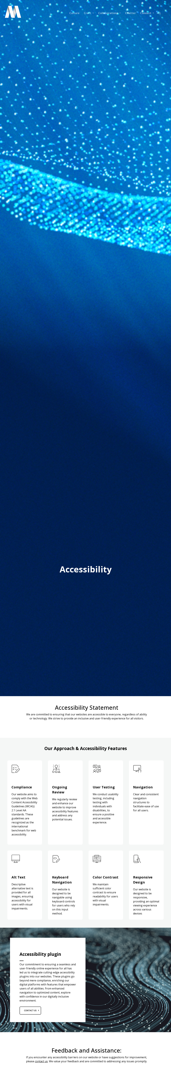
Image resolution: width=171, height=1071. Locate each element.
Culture (74, 13)
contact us (41, 1061)
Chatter (130, 13)
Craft (88, 13)
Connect (146, 13)
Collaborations (108, 13)
